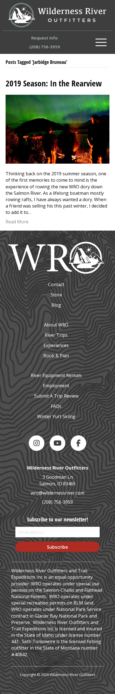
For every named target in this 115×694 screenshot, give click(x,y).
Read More (17, 222)
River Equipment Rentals (56, 375)
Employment (56, 386)
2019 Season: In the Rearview (54, 83)
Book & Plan (56, 356)
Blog (56, 305)
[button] (101, 42)
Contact (56, 284)
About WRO (56, 325)
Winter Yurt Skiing (56, 416)
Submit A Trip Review (56, 396)
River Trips (56, 335)
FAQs (56, 406)
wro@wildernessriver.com (57, 493)
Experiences (56, 345)
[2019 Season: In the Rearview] (57, 129)
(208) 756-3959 (57, 502)
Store (56, 295)
